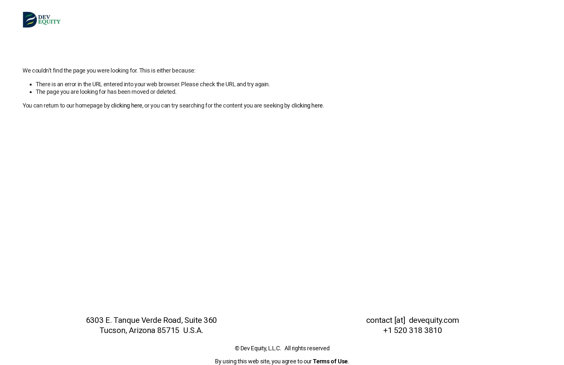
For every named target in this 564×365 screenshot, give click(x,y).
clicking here (126, 105)
